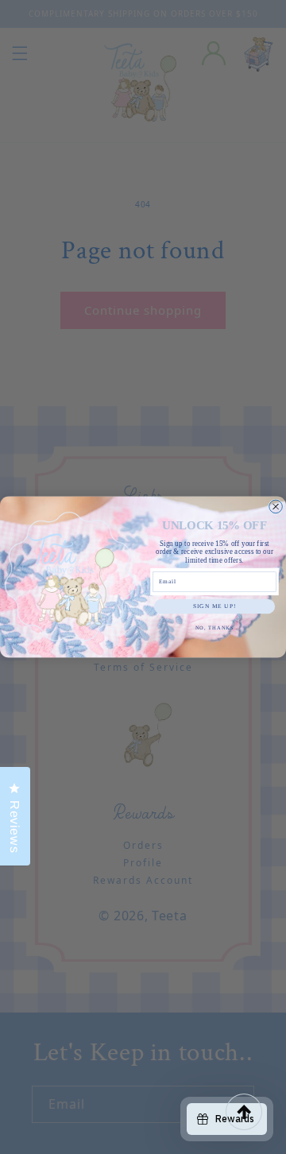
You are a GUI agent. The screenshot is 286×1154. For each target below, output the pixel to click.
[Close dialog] (276, 506)
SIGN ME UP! (214, 606)
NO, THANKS (214, 628)
